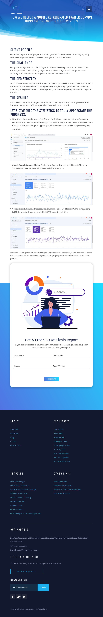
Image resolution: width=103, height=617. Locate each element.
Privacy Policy (60, 481)
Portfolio (14, 433)
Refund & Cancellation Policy (67, 489)
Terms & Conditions (63, 485)
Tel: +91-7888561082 (19, 546)
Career (13, 441)
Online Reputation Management (25, 513)
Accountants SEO (62, 461)
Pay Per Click (16, 505)
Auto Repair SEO (61, 453)
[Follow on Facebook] (12, 596)
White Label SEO (17, 501)
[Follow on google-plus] (18, 596)
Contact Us (15, 445)
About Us (14, 429)
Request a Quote (25, 572)
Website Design (17, 481)
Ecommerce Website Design (23, 489)
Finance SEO (59, 437)
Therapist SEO (60, 441)
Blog (12, 437)
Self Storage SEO (61, 457)
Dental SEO (59, 429)
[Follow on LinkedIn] (24, 596)
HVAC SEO (58, 433)
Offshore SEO (16, 509)
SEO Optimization (18, 493)
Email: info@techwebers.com (24, 549)
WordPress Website (19, 485)
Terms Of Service (61, 493)
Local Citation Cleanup (20, 497)
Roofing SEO (59, 449)
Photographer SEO (62, 445)
